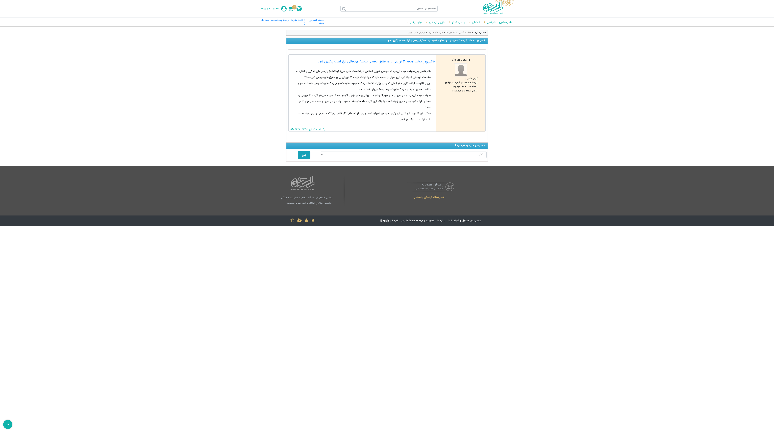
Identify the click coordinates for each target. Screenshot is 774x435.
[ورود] (306, 221)
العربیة (395, 221)
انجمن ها (450, 32)
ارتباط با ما (453, 221)
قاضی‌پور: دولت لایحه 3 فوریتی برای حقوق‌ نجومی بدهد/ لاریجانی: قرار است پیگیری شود (376, 61)
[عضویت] (299, 221)
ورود (263, 8)
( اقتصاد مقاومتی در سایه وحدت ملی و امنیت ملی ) (283, 22)
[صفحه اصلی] (312, 221)
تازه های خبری (436, 32)
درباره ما (441, 221)
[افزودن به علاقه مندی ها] (292, 221)
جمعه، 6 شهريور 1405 (317, 22)
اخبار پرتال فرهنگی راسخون (429, 197)
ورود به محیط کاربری (412, 221)
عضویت (274, 8)
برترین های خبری (416, 32)
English (384, 221)
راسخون (503, 22)
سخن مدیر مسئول (471, 221)
